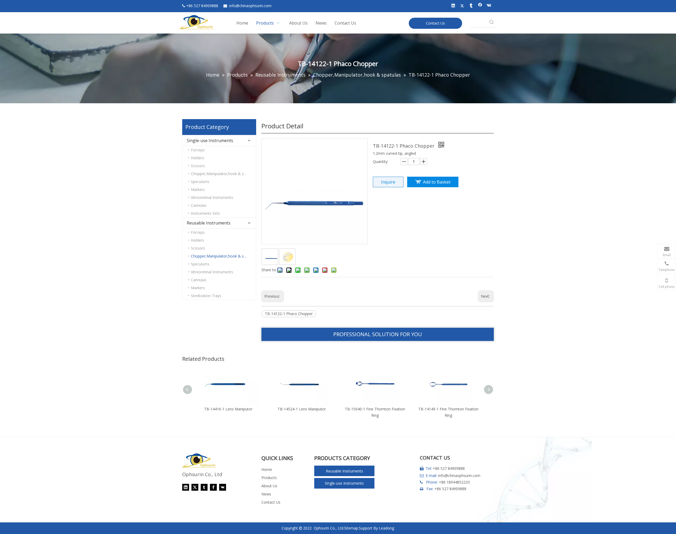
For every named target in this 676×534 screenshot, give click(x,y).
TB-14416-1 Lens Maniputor (228, 408)
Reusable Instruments (209, 223)
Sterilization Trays (206, 295)
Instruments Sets (205, 213)
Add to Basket (436, 182)
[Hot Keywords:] (491, 22)
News (266, 493)
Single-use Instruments (210, 140)
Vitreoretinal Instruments (212, 197)
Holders (197, 157)
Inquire (388, 182)
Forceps (198, 149)
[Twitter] (462, 6)
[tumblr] (471, 6)
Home (266, 469)
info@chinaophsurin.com (459, 475)
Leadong (386, 528)
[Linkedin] (453, 6)
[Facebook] (480, 6)
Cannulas (198, 205)
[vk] (489, 6)
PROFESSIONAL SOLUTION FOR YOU (377, 334)
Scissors (198, 165)
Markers (198, 189)
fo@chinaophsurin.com (250, 5)
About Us (269, 485)
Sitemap (351, 528)
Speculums (200, 181)
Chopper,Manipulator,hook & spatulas (223, 173)
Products (269, 477)
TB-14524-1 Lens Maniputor (302, 408)
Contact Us (435, 23)
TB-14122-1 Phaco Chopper (289, 313)
